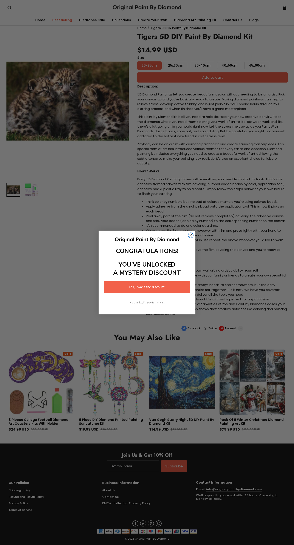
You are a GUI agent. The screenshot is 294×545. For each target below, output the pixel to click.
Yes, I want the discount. (147, 287)
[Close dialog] (190, 235)
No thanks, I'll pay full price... (147, 302)
